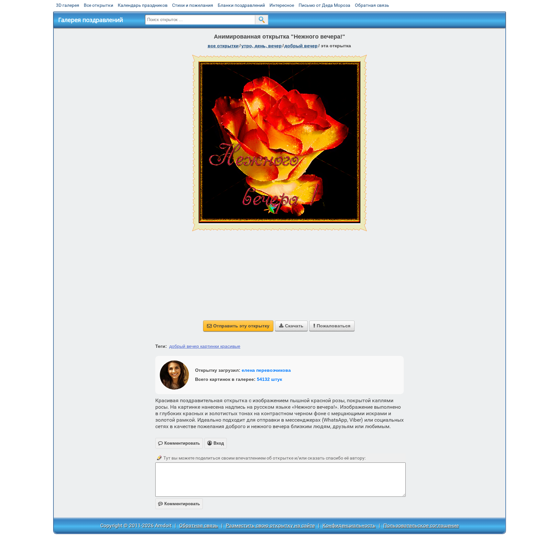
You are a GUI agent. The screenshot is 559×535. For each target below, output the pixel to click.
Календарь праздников (143, 5)
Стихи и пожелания (192, 5)
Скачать (291, 325)
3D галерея (67, 5)
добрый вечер (301, 45)
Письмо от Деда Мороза (324, 5)
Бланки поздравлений (241, 5)
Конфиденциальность (349, 525)
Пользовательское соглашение (421, 525)
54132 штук (269, 379)
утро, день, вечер (261, 45)
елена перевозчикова (266, 370)
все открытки (223, 45)
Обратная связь (372, 5)
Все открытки (98, 5)
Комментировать (179, 503)
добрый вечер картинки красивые (204, 346)
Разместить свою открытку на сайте (270, 525)
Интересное (281, 5)
